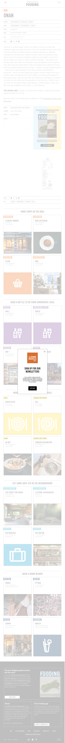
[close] (45, 351)
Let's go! (32, 388)
